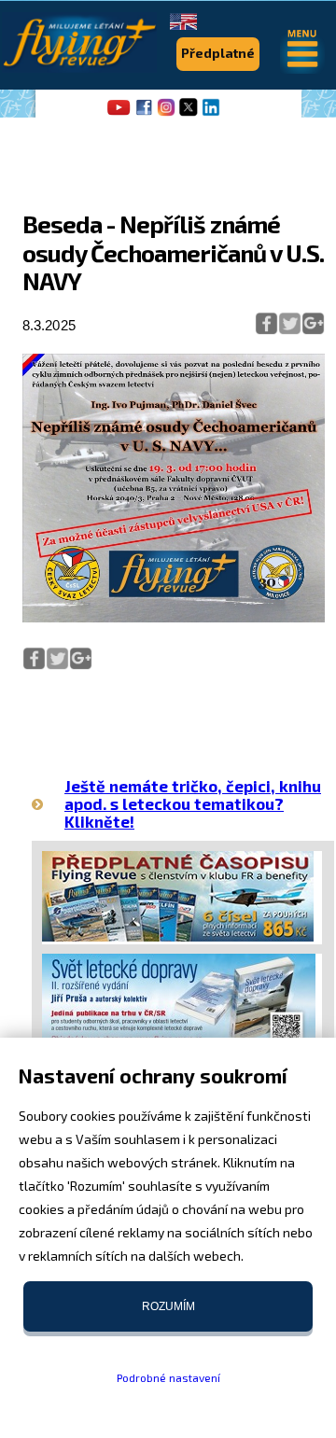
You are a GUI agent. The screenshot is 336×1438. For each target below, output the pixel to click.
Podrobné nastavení (168, 1377)
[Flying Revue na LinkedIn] (211, 113)
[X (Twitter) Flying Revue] (188, 113)
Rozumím (168, 1306)
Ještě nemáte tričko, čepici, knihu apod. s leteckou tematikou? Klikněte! (192, 803)
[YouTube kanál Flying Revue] (116, 113)
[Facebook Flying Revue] (144, 113)
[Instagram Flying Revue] (166, 113)
